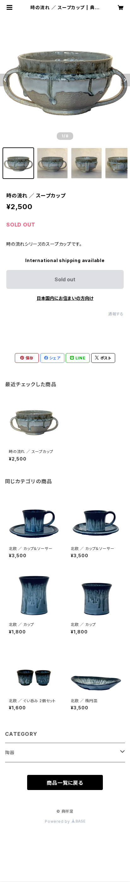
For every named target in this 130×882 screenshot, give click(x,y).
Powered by (58, 821)
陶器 (10, 752)
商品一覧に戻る (65, 783)
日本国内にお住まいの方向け (65, 298)
